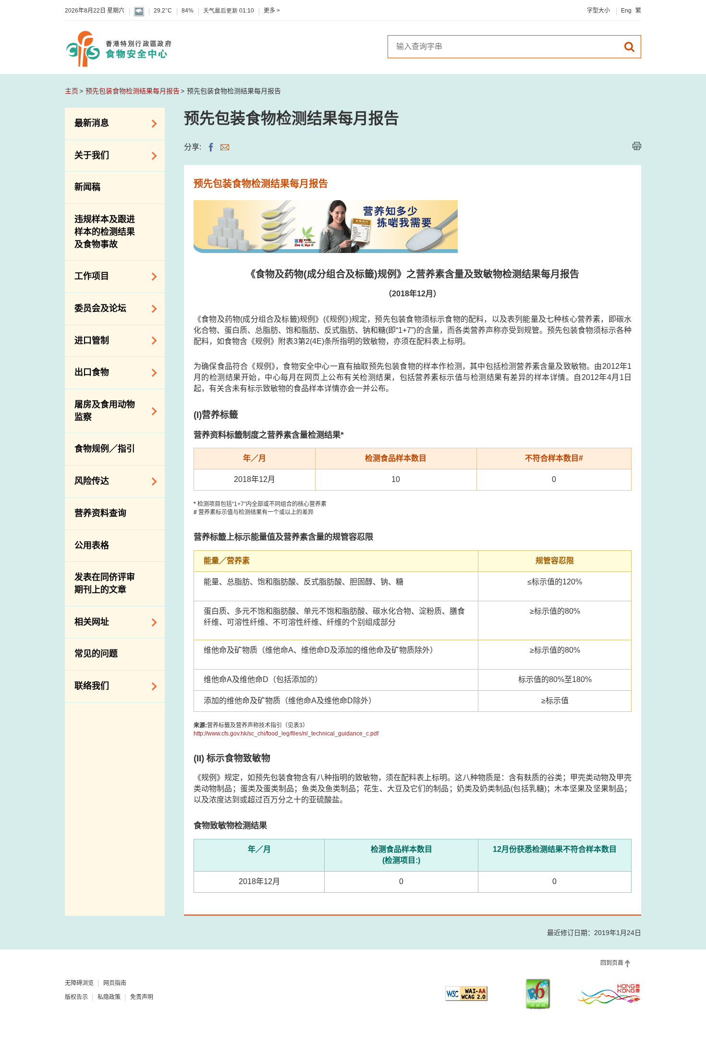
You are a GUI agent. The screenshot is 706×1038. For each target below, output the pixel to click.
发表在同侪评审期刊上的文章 (104, 583)
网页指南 (114, 983)
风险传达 (87, 480)
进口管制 (87, 339)
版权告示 (76, 997)
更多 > (272, 10)
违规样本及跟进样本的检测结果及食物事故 (104, 232)
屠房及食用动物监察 (100, 411)
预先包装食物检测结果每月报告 (132, 91)
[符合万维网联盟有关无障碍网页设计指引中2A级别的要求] (466, 993)
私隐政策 (109, 997)
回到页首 (611, 963)
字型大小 (598, 10)
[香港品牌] (609, 994)
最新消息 (87, 122)
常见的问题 (96, 653)
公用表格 (91, 545)
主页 (71, 91)
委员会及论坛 (95, 308)
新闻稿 (87, 187)
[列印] (637, 146)
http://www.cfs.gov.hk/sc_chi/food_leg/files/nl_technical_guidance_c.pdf (286, 733)
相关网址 (87, 621)
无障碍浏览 (79, 983)
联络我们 (87, 685)
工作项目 (87, 275)
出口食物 (87, 372)
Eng (626, 10)
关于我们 (87, 155)
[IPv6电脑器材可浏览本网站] (538, 994)
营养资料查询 (100, 513)
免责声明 (141, 997)
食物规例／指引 (104, 449)
